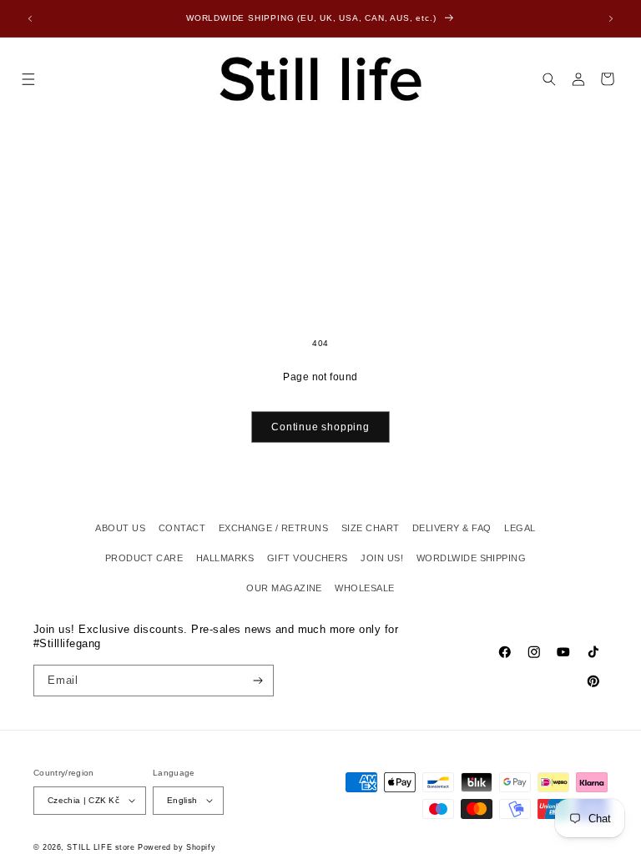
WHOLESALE (364, 588)
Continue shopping (320, 427)
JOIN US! (382, 558)
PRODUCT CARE (144, 558)
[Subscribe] (258, 680)
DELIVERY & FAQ (452, 528)
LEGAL (519, 528)
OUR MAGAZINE (284, 588)
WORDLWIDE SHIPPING (471, 558)
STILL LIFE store (100, 847)
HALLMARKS (225, 558)
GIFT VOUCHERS (307, 558)
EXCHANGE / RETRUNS (274, 528)
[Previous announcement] (30, 18)
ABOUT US (120, 528)
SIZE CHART (370, 528)
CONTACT (182, 528)
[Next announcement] (611, 18)
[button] (28, 78)
